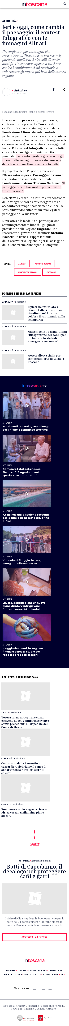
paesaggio (51, 272)
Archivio (51, 1008)
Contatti (41, 1008)
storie (47, 974)
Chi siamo (29, 1008)
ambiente (11, 970)
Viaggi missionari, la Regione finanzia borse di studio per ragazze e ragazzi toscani (23, 652)
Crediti (60, 1006)
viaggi (56, 974)
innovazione (56, 970)
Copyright (16, 1008)
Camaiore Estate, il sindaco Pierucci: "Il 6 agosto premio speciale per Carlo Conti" (22, 472)
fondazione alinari (27, 272)
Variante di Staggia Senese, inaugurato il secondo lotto (22, 561)
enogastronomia (38, 970)
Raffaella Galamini (41, 860)
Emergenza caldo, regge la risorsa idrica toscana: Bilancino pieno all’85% (24, 812)
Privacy (21, 1006)
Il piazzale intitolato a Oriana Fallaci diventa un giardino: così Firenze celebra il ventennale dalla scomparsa (46, 313)
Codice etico (47, 1006)
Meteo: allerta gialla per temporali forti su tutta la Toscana (46, 359)
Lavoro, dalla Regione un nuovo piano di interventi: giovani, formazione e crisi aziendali (24, 606)
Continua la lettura (34, 937)
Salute (5, 712)
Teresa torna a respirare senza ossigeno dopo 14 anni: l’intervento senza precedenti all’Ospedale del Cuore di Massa (25, 722)
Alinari (21, 263)
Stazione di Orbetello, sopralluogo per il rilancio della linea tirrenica (26, 428)
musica (28, 974)
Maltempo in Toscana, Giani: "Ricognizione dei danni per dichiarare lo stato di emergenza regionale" (47, 336)
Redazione (20, 90)
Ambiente (6, 804)
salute (37, 974)
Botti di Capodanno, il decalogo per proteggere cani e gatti (34, 871)
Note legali (9, 1006)
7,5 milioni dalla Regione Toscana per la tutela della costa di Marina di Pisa (26, 518)
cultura (22, 970)
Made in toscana (13, 974)
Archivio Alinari (43, 263)
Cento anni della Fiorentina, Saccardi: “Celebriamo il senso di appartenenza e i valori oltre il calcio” (23, 768)
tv (63, 974)
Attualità (9, 21)
